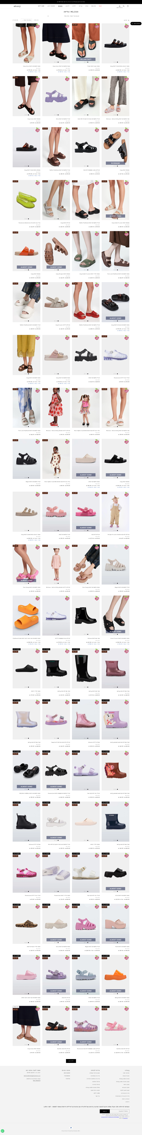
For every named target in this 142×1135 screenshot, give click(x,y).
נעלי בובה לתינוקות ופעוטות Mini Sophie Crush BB (87, 430)
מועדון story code (124, 1078)
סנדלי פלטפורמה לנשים (94, 377)
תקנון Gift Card (124, 1090)
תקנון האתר (126, 1084)
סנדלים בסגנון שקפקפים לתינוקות (91, 170)
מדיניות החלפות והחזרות (93, 1078)
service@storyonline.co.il (32, 1075)
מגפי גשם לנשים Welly (94, 691)
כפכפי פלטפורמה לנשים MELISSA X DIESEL (29, 793)
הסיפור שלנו (126, 1073)
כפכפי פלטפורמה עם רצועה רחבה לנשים (31, 997)
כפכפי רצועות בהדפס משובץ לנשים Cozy (30, 534)
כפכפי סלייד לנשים (35, 691)
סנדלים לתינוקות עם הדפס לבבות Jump (60, 742)
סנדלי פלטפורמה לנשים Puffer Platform (60, 170)
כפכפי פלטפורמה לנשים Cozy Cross (61, 66)
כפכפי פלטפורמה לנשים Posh (122, 946)
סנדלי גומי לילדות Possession (121, 377)
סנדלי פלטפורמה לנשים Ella (63, 119)
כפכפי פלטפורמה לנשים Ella (122, 895)
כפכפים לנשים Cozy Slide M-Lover (120, 222)
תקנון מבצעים (125, 1087)
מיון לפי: (36, 20)
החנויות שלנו (126, 1075)
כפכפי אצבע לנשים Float (93, 66)
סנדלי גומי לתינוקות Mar (94, 793)
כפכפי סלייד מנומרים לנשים (33, 946)
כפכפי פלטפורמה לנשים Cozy (63, 377)
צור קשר (98, 1096)
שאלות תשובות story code (93, 1087)
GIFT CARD (97, 1093)
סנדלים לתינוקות (96, 534)
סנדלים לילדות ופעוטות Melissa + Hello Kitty (58, 430)
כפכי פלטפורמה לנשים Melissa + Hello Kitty (117, 119)
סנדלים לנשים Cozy (65, 222)
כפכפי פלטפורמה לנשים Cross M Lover (119, 638)
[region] (71, 2)
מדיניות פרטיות (125, 1093)
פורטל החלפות (96, 1081)
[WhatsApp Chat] (2, 1131)
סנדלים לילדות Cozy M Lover (63, 325)
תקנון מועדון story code (122, 1081)
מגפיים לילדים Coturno (94, 742)
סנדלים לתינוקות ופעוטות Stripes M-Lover (118, 534)
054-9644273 (36, 1080)
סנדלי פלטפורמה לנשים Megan (33, 481)
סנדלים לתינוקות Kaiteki (123, 1048)
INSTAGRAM (67, 1073)
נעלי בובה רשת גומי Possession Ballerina (29, 222)
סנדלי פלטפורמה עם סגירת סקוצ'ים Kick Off (89, 119)
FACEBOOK (67, 1075)
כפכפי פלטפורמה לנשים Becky (122, 997)
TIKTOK (68, 1078)
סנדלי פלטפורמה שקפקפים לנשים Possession (59, 793)
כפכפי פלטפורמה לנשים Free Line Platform (29, 430)
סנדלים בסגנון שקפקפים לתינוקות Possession (88, 1048)
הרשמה (105, 1111)
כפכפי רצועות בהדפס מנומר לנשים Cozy (119, 66)
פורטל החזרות (96, 1084)
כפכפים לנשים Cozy (124, 170)
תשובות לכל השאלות (95, 1073)
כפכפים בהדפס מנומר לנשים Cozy (32, 170)
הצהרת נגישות (125, 1099)
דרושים (127, 1101)
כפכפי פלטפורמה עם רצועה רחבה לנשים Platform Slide (26, 638)
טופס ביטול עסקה (95, 1090)
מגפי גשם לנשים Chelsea (94, 638)
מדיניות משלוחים (95, 1075)
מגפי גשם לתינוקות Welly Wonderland (119, 742)
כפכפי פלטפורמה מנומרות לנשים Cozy (120, 325)
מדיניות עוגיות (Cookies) (122, 1096)
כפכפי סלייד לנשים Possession (62, 895)
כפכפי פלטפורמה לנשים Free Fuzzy (91, 587)
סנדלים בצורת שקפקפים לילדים (62, 638)
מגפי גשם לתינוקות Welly (123, 691)
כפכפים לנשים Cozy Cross (34, 119)
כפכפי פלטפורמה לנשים (94, 481)
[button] (100, 6)
